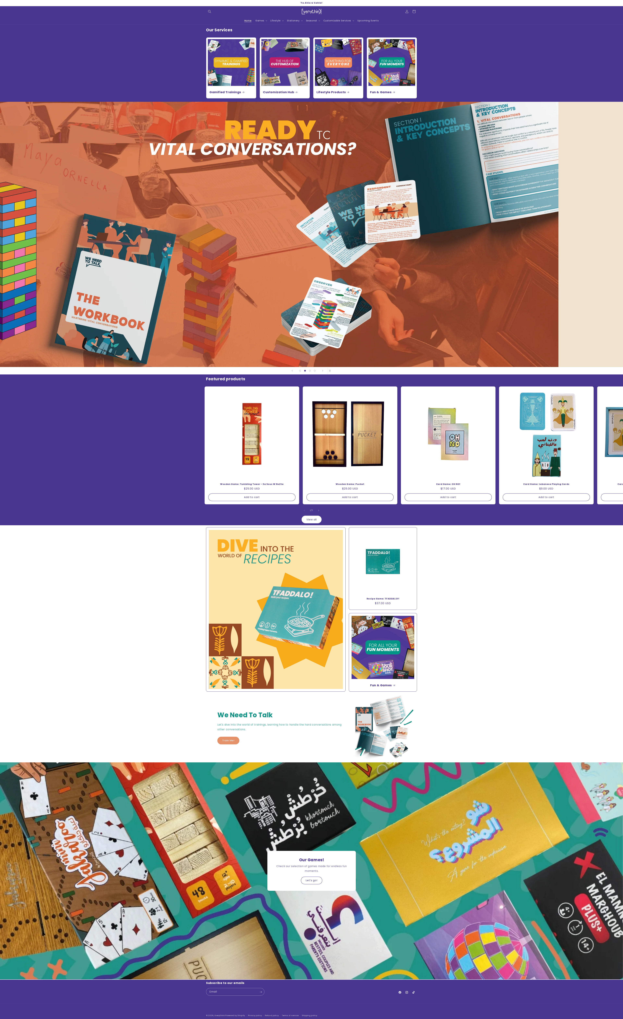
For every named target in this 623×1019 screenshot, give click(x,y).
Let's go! (311, 880)
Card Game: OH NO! (448, 484)
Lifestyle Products (331, 92)
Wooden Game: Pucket (350, 484)
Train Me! (228, 740)
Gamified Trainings (225, 92)
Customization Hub (278, 92)
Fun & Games (381, 92)
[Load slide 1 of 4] (300, 370)
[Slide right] (318, 510)
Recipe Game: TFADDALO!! (383, 598)
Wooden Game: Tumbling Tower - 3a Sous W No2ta (252, 484)
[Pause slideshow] (330, 370)
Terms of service (290, 1015)
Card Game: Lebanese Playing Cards (546, 484)
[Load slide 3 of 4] (309, 370)
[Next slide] (322, 370)
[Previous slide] (292, 370)
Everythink (220, 1015)
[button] (209, 11)
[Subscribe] (260, 992)
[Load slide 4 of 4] (314, 370)
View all (311, 519)
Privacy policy (255, 1015)
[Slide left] (304, 510)
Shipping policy (309, 1015)
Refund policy (272, 1015)
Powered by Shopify (235, 1015)
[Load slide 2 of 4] (305, 370)
